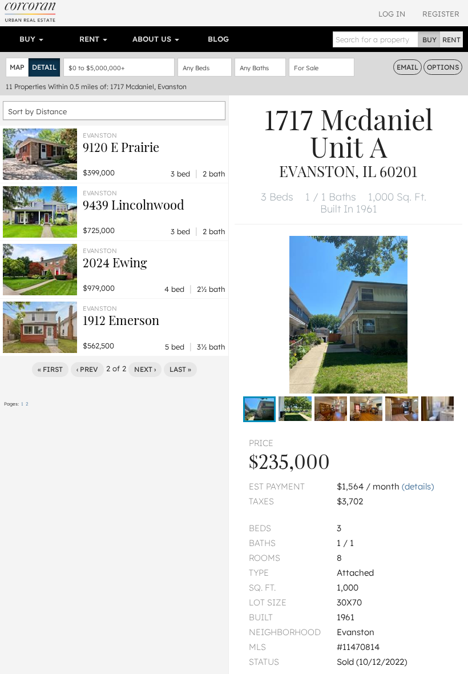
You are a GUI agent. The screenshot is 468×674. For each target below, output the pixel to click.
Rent (90, 38)
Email (407, 67)
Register (440, 13)
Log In (391, 13)
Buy (28, 38)
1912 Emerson (121, 319)
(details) (418, 486)
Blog (218, 38)
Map (17, 67)
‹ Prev (87, 369)
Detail (44, 67)
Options (443, 67)
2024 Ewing (115, 262)
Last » (180, 369)
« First (50, 369)
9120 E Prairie (121, 146)
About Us (153, 38)
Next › (145, 369)
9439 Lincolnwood (133, 204)
